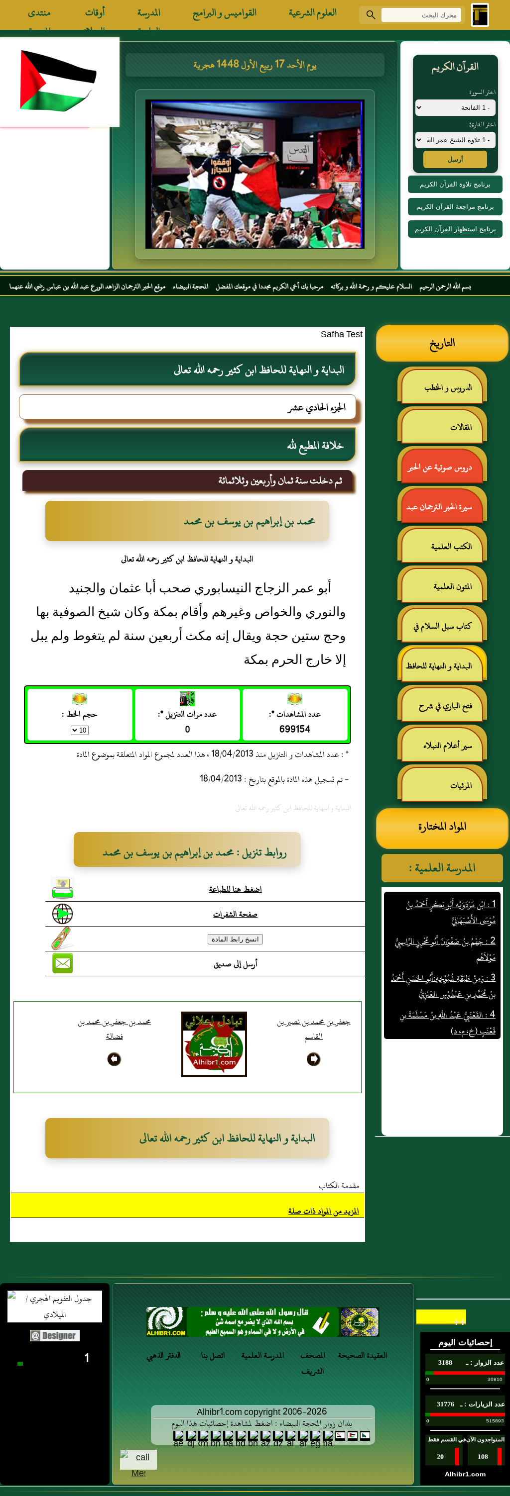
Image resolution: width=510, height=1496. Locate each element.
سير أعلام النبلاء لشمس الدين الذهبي (452, 750)
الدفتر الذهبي (163, 1355)
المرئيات (461, 785)
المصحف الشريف (313, 1363)
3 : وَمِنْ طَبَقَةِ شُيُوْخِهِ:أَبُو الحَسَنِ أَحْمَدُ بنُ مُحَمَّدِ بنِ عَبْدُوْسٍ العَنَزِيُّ (443, 966)
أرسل (455, 159)
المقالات (461, 427)
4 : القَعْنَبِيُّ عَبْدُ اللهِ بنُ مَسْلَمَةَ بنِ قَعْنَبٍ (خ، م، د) (447, 1003)
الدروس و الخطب (448, 387)
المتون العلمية (453, 586)
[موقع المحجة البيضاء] (256, 177)
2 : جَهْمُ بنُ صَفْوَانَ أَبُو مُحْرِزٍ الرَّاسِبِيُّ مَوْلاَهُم (445, 929)
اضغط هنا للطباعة (235, 889)
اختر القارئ (482, 124)
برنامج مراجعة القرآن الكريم (455, 206)
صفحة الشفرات (235, 914)
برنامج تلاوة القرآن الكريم (455, 184)
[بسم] (263, 1324)
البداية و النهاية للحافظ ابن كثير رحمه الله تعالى (443, 670)
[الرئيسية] (480, 15)
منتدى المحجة (39, 15)
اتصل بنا (213, 1355)
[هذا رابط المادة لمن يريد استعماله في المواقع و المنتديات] (63, 938)
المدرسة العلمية (148, 15)
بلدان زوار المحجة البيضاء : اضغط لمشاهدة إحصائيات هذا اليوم (261, 1423)
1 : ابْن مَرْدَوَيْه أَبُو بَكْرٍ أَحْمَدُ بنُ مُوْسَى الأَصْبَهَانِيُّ (451, 893)
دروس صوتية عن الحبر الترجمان (445, 471)
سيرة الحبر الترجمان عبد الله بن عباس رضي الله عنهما (444, 511)
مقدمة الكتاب (339, 1186)
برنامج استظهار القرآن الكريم (455, 229)
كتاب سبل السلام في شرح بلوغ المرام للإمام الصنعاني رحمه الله (447, 630)
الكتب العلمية (451, 547)
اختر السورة (483, 92)
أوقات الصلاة (94, 15)
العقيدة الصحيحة (362, 1355)
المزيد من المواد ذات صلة (323, 1211)
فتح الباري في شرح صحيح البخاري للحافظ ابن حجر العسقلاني (442, 710)
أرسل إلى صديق (235, 964)
